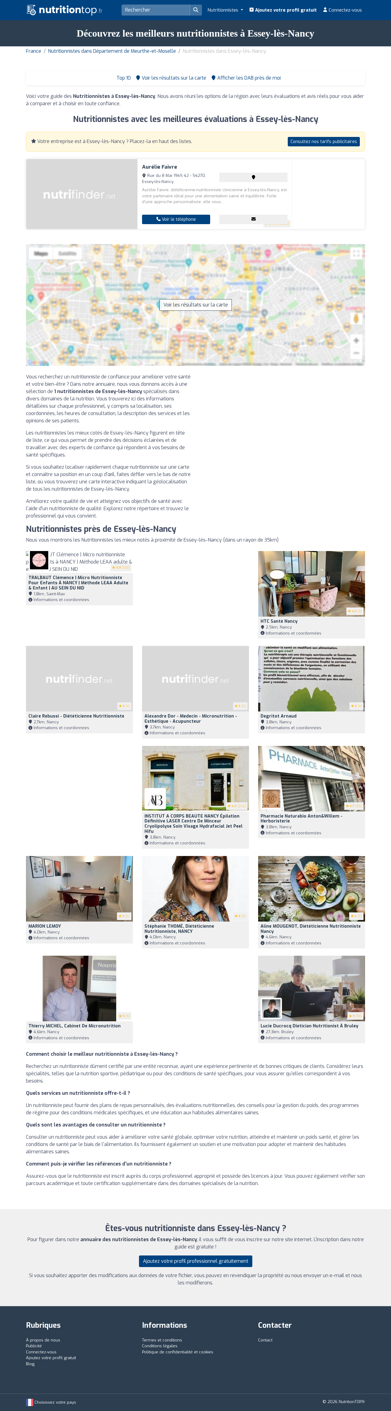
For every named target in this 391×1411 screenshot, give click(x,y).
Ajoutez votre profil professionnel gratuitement (195, 1261)
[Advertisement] (282, 416)
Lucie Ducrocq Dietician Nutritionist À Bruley (309, 1026)
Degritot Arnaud (279, 716)
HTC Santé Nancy (279, 621)
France (33, 51)
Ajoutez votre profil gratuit (285, 10)
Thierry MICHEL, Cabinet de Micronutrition (74, 1026)
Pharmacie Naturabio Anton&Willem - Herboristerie (301, 818)
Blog (30, 1363)
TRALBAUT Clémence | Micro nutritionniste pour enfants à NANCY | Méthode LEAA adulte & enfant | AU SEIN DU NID (78, 583)
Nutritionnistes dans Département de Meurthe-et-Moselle (112, 51)
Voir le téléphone (178, 219)
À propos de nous (43, 1340)
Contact (265, 1340)
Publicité (34, 1345)
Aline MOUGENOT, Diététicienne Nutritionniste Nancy (311, 928)
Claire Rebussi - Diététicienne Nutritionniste (76, 716)
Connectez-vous (344, 10)
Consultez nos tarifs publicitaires (324, 142)
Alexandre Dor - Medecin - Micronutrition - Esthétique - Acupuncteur (190, 718)
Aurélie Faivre (159, 166)
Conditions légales (159, 1345)
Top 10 (123, 78)
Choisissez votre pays (54, 1402)
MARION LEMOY (44, 926)
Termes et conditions (162, 1340)
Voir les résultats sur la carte (195, 305)
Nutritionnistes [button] (223, 10)
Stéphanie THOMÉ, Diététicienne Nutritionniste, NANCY (179, 928)
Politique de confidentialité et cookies (177, 1352)
